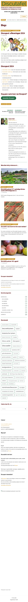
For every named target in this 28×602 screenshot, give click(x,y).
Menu (24, 16)
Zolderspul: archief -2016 (7, 310)
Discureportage (5, 305)
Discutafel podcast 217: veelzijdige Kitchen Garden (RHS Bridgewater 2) (13, 189)
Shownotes (3, 187)
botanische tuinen (8, 333)
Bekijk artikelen (12, 120)
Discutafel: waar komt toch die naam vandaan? (13, 226)
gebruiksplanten (6, 353)
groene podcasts (6, 357)
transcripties (4, 383)
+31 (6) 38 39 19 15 (5, 425)
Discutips (4, 307)
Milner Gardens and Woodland (19, 367)
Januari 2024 (5, 86)
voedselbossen (20, 391)
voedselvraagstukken (7, 395)
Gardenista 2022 (16, 349)
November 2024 (6, 76)
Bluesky (9, 450)
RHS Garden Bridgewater (7, 377)
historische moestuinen (20, 360)
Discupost (16, 341)
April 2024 (5, 82)
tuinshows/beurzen (9, 387)
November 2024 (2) (7, 72)
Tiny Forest (21, 380)
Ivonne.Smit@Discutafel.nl (6, 424)
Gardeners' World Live (17, 346)
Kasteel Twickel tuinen (7, 363)
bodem (18, 328)
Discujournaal (5, 299)
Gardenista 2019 (5, 349)
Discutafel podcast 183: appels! (9, 261)
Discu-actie (6, 341)
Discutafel (6, 346)
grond (15, 357)
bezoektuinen (7, 328)
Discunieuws (4, 303)
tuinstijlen (22, 387)
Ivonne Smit (4, 35)
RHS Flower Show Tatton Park (16, 374)
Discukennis (4, 301)
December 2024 (6, 69)
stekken (4, 380)
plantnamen (23, 370)
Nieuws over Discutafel (6, 30)
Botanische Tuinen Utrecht (6, 337)
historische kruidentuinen (7, 360)
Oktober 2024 (5, 80)
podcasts (4, 374)
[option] (17, 20)
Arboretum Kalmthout (5, 324)
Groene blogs (4, 296)
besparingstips (13, 324)
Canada (15, 337)
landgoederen (6, 367)
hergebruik (21, 357)
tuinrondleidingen (11, 383)
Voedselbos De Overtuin (7, 391)
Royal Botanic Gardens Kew (19, 377)
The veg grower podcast (12, 380)
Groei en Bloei (16, 353)
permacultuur (16, 370)
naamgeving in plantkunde (7, 370)
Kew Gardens (16, 363)
